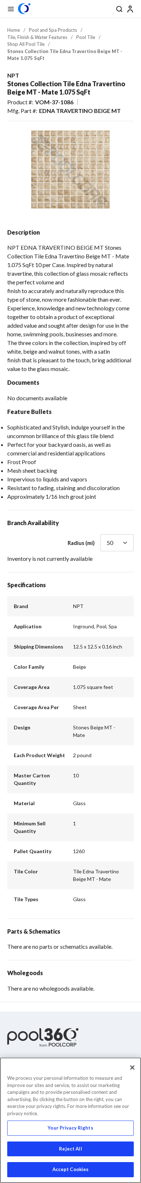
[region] (70, 1120)
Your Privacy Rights (70, 1128)
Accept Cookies (70, 1169)
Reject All (70, 1149)
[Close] (132, 1067)
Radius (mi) (81, 543)
